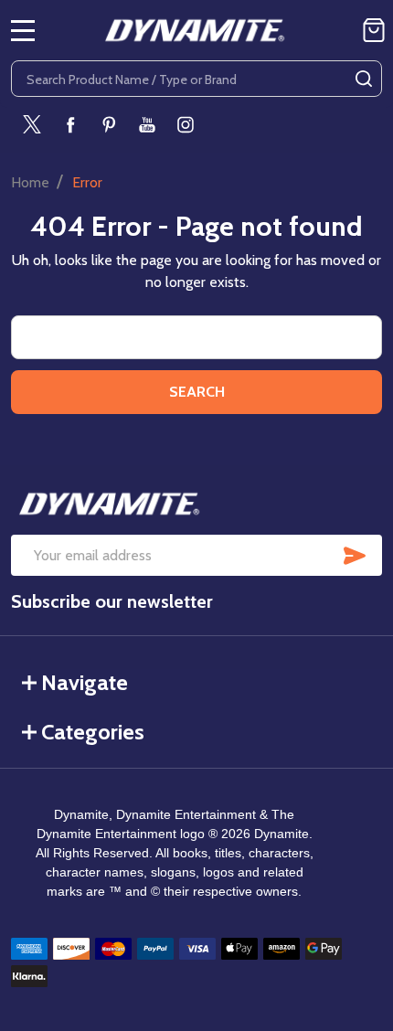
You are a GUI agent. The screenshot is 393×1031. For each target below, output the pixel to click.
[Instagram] (185, 124)
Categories (92, 731)
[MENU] (23, 30)
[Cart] (374, 30)
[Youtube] (147, 124)
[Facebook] (70, 124)
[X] (32, 124)
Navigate (84, 682)
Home (30, 182)
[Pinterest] (108, 124)
